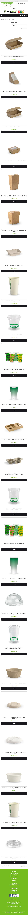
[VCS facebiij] (14, 895)
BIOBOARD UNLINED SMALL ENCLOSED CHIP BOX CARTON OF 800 (14, 231)
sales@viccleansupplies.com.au (14, 905)
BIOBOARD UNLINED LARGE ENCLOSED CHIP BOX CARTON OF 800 (14, 196)
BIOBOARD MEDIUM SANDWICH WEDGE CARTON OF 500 (14, 91)
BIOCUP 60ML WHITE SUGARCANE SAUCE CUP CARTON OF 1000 (14, 788)
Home (2, 19)
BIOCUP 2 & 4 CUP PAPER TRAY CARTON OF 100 (14, 439)
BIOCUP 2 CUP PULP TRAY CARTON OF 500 (14, 474)
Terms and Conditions (14, 884)
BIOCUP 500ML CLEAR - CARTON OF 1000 (14, 648)
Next (25, 28)
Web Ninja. (21, 912)
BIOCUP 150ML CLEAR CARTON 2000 (14, 334)
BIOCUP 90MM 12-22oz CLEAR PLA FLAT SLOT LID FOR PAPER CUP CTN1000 (14, 858)
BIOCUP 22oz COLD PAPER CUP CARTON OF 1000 (14, 543)
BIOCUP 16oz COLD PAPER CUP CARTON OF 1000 (14, 369)
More (14, 62)
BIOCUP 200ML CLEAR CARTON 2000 (14, 509)
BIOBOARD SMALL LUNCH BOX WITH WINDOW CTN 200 (14, 160)
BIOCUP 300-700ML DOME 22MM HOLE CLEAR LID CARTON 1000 (14, 614)
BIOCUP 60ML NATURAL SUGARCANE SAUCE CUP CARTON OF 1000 (14, 683)
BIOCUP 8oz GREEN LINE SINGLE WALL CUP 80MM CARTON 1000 (14, 823)
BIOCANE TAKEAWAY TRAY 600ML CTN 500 (14, 265)
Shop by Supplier (14, 874)
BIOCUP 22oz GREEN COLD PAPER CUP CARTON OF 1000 (14, 578)
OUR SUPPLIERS (7, 19)
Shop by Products (14, 873)
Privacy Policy (14, 883)
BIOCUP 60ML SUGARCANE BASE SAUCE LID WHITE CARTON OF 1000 (14, 753)
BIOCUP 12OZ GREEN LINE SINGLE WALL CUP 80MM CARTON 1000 (14, 301)
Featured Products (14, 876)
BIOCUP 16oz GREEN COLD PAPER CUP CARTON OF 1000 (14, 404)
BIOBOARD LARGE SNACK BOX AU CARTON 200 (14, 56)
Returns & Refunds (14, 885)
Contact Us (16, 0)
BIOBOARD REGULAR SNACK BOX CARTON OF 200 (14, 126)
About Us (11, 0)
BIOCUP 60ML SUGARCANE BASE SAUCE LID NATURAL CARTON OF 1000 (14, 718)
